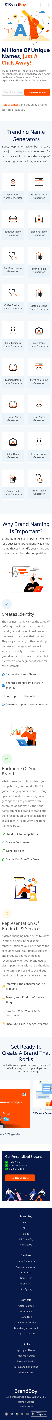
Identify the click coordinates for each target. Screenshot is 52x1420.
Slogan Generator (26, 1267)
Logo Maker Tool (26, 1333)
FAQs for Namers (26, 1356)
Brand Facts (26, 1311)
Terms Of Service (26, 1361)
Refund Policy (26, 1372)
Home (26, 1222)
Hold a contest (11, 104)
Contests (26, 1272)
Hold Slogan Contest (20, 1178)
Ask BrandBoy (26, 1239)
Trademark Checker (26, 1322)
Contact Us (26, 1244)
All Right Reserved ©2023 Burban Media (26, 1396)
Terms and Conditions (26, 1366)
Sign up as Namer (26, 1350)
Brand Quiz (26, 1317)
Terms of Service (26, 1401)
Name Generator (26, 1261)
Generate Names (37, 92)
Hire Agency (26, 1289)
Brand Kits (26, 1283)
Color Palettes (26, 1305)
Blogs (26, 1233)
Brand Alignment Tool (26, 1328)
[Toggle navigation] (44, 5)
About (26, 1228)
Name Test (26, 1278)
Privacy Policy (26, 1406)
